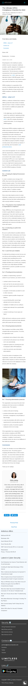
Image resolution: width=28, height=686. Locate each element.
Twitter (3, 650)
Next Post (14, 527)
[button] (25, 683)
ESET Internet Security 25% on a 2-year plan (12, 547)
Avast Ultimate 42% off (6, 541)
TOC (3, 682)
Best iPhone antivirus (7, 629)
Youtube (4, 652)
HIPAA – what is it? (8, 43)
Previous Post (14, 522)
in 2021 (13, 75)
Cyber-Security (6, 12)
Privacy (6, 682)
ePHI (5, 119)
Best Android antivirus (7, 632)
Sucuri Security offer (6, 544)
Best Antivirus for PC (7, 634)
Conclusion (6, 48)
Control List (6, 45)
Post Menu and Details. (9, 39)
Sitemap (11, 682)
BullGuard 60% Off (5, 535)
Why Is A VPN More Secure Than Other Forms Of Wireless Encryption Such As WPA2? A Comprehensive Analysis (13, 583)
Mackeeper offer (5, 538)
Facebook (4, 647)
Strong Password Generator (9, 626)
